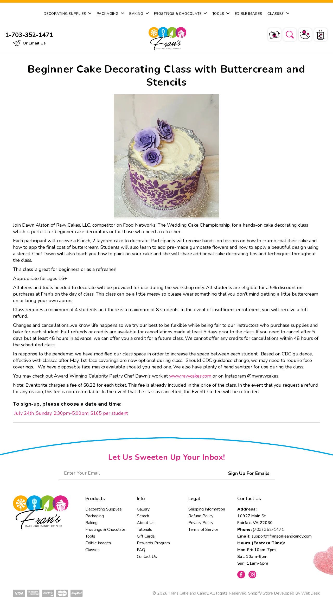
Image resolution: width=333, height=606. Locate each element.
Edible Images (98, 543)
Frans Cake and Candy (188, 593)
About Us (146, 523)
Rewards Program (153, 543)
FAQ (141, 550)
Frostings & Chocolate (105, 529)
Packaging (94, 516)
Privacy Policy (200, 523)
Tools (90, 536)
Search (143, 516)
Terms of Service (203, 529)
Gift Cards (146, 536)
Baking (91, 523)
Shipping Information (206, 509)
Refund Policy (200, 516)
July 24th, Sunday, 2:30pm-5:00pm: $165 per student (70, 413)
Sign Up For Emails (249, 473)
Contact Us (147, 556)
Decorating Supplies (103, 509)
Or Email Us (34, 43)
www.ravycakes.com (190, 376)
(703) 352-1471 (268, 529)
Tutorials (144, 529)
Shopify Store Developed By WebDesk (284, 593)
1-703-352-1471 (29, 35)
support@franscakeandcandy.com (282, 536)
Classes (92, 550)
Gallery (143, 509)
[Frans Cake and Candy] (166, 38)
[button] (286, 34)
